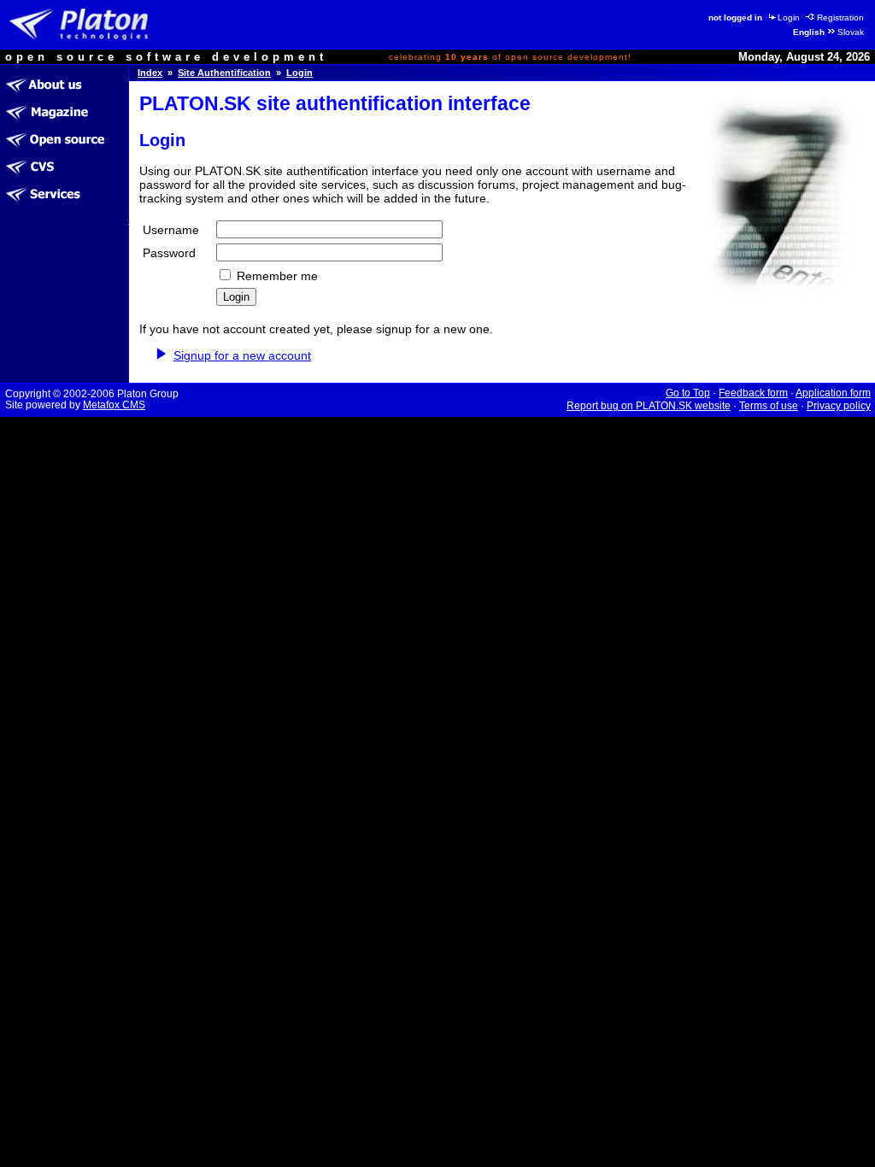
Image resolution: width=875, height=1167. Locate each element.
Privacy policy (839, 406)
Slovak (850, 32)
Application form (833, 393)
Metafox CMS (114, 405)
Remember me (277, 276)
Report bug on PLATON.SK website (649, 406)
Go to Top (688, 393)
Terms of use (768, 406)
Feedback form (753, 393)
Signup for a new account (242, 355)
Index (150, 72)
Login (789, 17)
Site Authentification (224, 72)
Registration (840, 17)
